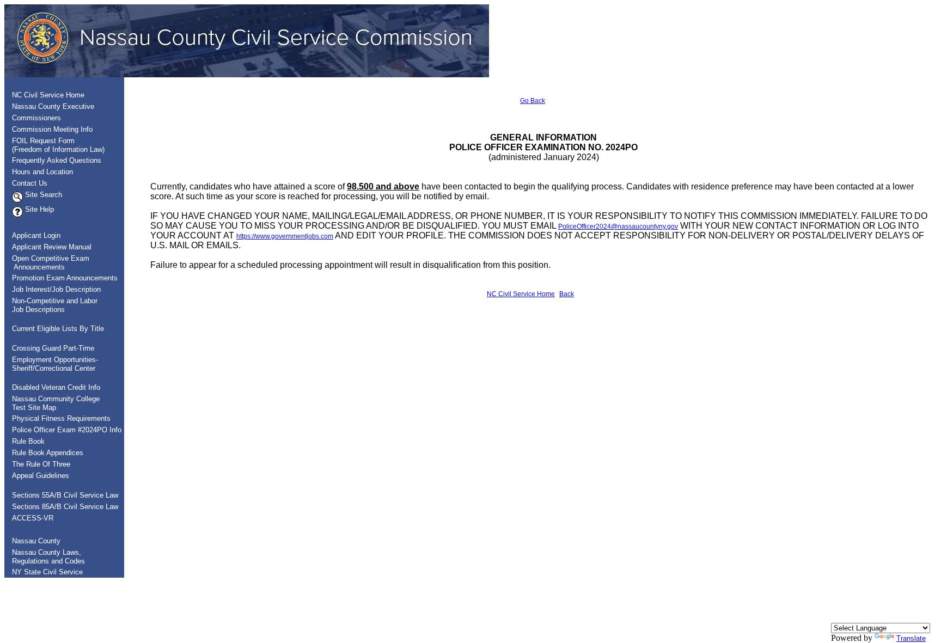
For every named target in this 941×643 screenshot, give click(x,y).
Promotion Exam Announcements (65, 278)
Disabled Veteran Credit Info (56, 387)
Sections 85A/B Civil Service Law (65, 507)
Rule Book (28, 441)
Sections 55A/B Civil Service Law (65, 495)
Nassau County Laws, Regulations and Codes (45, 556)
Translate (911, 638)
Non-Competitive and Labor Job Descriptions (51, 305)
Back (566, 294)
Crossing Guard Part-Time (53, 348)
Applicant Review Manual (51, 247)
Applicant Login (36, 235)
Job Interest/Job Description (56, 289)
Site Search (42, 195)
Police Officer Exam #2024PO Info (66, 430)
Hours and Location (42, 172)
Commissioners (36, 118)
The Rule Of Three (41, 464)
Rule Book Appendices (47, 453)
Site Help (38, 209)
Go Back (532, 101)
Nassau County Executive (53, 106)
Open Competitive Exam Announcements (47, 262)
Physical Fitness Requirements (61, 418)
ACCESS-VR (32, 518)
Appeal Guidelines (40, 475)
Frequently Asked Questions (56, 160)
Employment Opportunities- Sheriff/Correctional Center (51, 364)
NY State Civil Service (47, 572)
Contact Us (29, 183)
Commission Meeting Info (52, 129)
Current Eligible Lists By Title (58, 328)
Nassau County (36, 541)
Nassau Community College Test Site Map (52, 403)
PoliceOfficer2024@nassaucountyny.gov (618, 226)
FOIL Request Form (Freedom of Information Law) (55, 145)
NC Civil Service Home (48, 95)
